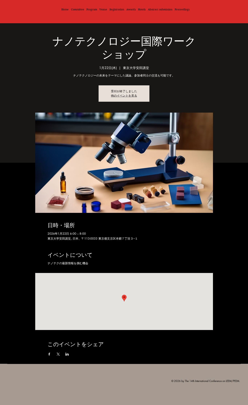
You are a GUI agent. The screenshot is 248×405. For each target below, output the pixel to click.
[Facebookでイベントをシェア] (49, 354)
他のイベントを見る (124, 96)
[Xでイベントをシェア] (58, 354)
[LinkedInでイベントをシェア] (67, 354)
